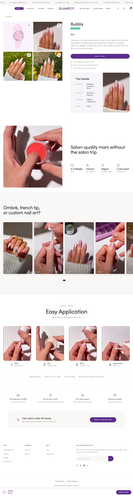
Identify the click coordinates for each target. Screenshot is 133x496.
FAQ (47, 450)
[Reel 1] (64, 280)
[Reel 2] (67, 280)
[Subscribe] (110, 458)
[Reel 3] (69, 280)
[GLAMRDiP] (66, 8)
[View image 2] (47, 36)
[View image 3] (17, 66)
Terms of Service (72, 481)
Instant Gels (85, 8)
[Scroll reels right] (129, 252)
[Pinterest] (84, 465)
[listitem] (17, 248)
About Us (28, 450)
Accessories (98, 8)
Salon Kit (30, 8)
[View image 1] (17, 36)
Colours (41, 8)
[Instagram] (77, 465)
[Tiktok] (80, 465)
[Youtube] (88, 465)
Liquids (50, 8)
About (108, 8)
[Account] (124, 8)
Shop (18, 8)
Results (27, 454)
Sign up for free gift (103, 419)
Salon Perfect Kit (8, 450)
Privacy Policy (59, 481)
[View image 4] (47, 66)
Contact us (50, 454)
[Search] (118, 8)
